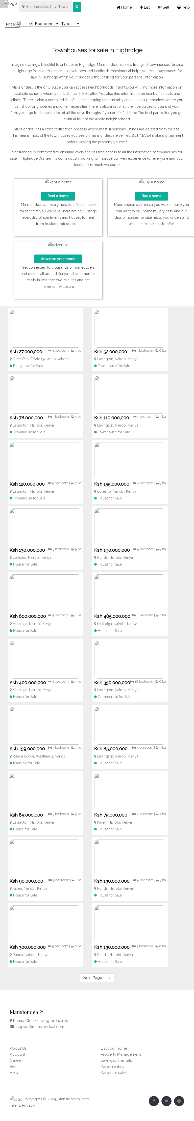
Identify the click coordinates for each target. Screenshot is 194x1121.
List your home (114, 1048)
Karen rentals (112, 1066)
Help (183, 7)
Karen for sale (113, 1072)
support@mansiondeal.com (39, 1026)
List (145, 7)
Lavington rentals (116, 1060)
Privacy (28, 1105)
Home (126, 7)
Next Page (92, 977)
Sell (163, 7)
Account (17, 1054)
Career (16, 1060)
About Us (18, 1048)
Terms (15, 1105)
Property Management (121, 1054)
